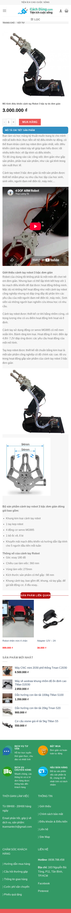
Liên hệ (43, 829)
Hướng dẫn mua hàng (17, 863)
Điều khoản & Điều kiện (53, 821)
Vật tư (20, 23)
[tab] (35, 132)
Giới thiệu (45, 806)
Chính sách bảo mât (51, 814)
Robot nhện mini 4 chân (14, 641)
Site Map (44, 837)
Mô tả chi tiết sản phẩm (20, 130)
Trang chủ (8, 23)
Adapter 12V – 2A (46, 641)
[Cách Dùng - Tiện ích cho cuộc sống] (35, 11)
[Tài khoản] (60, 10)
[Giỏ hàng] (66, 10)
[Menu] (4, 11)
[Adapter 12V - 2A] (53, 618)
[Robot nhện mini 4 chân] (18, 618)
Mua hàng (29, 122)
